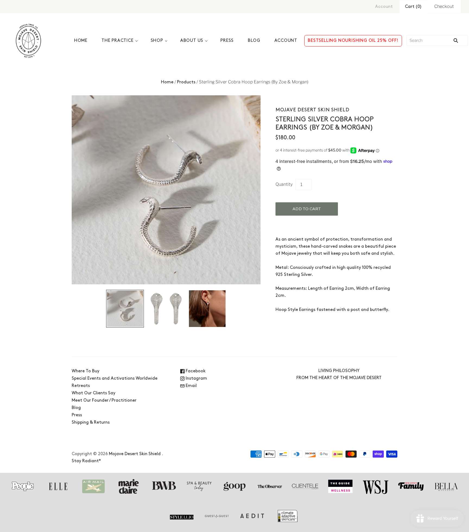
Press (227, 41)
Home (80, 41)
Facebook (195, 371)
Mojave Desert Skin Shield (312, 110)
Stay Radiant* (86, 461)
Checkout (444, 6)
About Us (191, 41)
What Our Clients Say (93, 393)
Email (191, 386)
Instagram (196, 378)
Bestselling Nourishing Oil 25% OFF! (353, 41)
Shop (157, 41)
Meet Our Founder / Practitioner (104, 400)
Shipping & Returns (91, 422)
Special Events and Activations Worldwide (114, 378)
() (413, 7)
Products (186, 82)
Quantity (284, 184)
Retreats (81, 386)
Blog (254, 41)
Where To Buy (85, 371)
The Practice (118, 41)
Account (384, 7)
